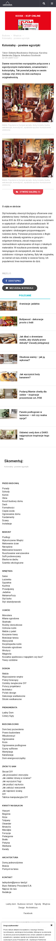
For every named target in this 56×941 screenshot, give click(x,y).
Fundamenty (8, 517)
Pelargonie (7, 836)
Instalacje (7, 523)
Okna (4, 498)
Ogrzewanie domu (11, 514)
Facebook (28, 913)
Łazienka (6, 579)
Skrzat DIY (7, 771)
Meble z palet (9, 631)
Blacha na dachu (10, 559)
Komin (5, 495)
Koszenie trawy (10, 634)
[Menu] (52, 3)
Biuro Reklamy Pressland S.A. (17, 885)
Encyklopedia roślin (12, 644)
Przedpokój (8, 589)
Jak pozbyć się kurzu (12, 784)
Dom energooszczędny (14, 758)
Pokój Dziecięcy (10, 680)
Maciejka (6, 830)
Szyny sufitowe (10, 748)
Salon (5, 576)
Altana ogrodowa (10, 618)
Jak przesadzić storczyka (15, 775)
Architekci (7, 689)
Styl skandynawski (11, 601)
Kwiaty (5, 849)
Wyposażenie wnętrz (12, 676)
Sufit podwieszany (11, 556)
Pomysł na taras (10, 869)
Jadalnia (6, 592)
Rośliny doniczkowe (12, 625)
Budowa (6, 35)
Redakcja (6, 892)
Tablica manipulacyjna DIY (15, 797)
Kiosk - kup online (28, 16)
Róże (4, 817)
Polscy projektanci (11, 686)
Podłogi (6, 537)
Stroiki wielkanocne (12, 699)
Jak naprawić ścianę (12, 791)
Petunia (6, 842)
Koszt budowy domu (12, 501)
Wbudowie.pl (8, 735)
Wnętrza (17, 35)
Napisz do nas (9, 889)
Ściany (5, 520)
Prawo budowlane (11, 732)
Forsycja (6, 833)
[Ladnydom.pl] (7, 3)
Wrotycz (6, 650)
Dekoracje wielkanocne (13, 696)
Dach (4, 504)
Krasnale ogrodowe (12, 647)
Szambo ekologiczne (12, 562)
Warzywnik (7, 641)
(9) (30, 192)
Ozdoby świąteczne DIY (14, 683)
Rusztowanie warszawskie (15, 553)
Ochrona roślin (9, 628)
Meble (5, 673)
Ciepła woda (8, 511)
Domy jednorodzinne (12, 862)
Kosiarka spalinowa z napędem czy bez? (22, 657)
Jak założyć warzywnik (13, 787)
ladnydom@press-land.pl (14, 882)
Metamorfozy (9, 595)
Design (22, 907)
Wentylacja (7, 751)
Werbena (6, 846)
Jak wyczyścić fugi (11, 781)
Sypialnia (6, 582)
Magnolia (6, 653)
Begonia (6, 814)
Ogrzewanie (8, 739)
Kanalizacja (7, 755)
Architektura (31, 907)
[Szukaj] (44, 3)
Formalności (8, 507)
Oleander (6, 823)
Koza (4, 742)
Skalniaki (6, 621)
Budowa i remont (25, 904)
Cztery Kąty (8, 716)
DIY (4, 794)
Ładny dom (11, 904)
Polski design (9, 692)
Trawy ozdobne (10, 660)
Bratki (5, 839)
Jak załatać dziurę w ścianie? (16, 778)
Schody (6, 491)
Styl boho (7, 598)
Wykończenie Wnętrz (12, 540)
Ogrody (37, 904)
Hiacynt (6, 810)
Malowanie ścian (10, 543)
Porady (5, 488)
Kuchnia (6, 585)
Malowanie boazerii (12, 550)
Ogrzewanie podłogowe (14, 745)
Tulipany (6, 820)
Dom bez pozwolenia (13, 729)
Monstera (7, 615)
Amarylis (6, 826)
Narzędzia (7, 546)
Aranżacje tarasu (10, 637)
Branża (5, 866)
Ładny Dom (7, 712)
